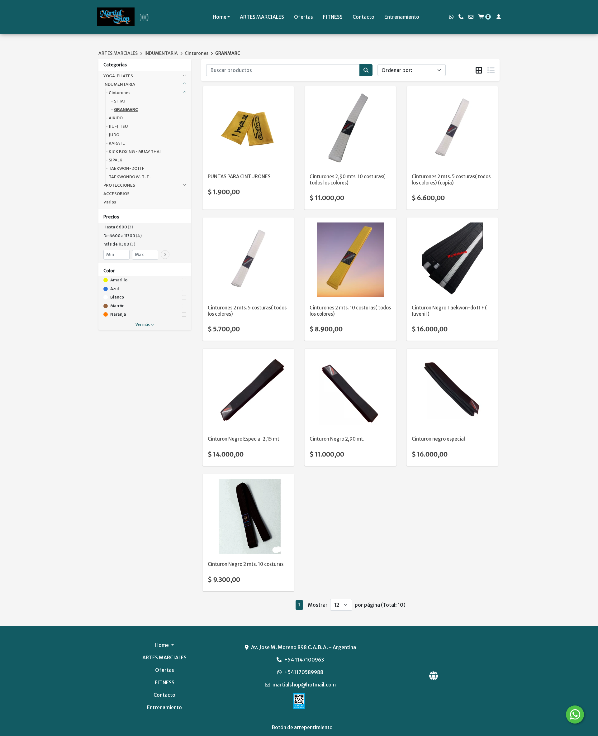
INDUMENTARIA (161, 53)
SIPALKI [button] (116, 160)
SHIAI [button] (119, 101)
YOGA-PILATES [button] (118, 76)
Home (219, 17)
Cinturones (196, 53)
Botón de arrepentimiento (302, 727)
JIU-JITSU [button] (118, 126)
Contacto (363, 17)
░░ (144, 17)
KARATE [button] (117, 143)
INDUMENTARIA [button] (119, 84)
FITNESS (333, 17)
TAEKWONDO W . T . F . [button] (129, 176)
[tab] (479, 70)
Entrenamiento (401, 17)
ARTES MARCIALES (262, 17)
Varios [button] (109, 202)
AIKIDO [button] (116, 118)
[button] (144, 227)
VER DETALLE (240, 156)
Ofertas (303, 17)
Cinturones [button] (120, 92)
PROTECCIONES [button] (119, 185)
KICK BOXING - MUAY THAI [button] (135, 151)
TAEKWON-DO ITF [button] (126, 168)
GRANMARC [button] (126, 109)
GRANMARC (227, 53)
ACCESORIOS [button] (116, 193)
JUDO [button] (114, 134)
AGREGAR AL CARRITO (248, 140)
